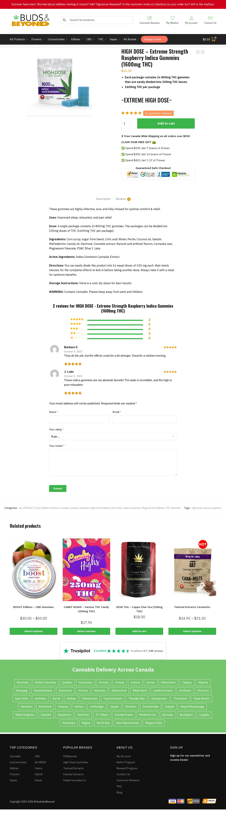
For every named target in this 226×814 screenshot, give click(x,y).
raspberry (216, 508)
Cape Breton (202, 698)
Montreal (23, 682)
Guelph (169, 706)
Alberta (203, 682)
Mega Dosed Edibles (153, 508)
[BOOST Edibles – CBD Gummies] (33, 569)
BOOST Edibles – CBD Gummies (33, 607)
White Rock (140, 690)
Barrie (56, 698)
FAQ (119, 786)
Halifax (79, 706)
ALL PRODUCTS (27, 508)
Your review (56, 445)
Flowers (15, 774)
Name (53, 411)
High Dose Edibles (100, 508)
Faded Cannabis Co (74, 780)
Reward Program (127, 768)
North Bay (103, 723)
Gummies (84, 508)
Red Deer (83, 714)
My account (191, 22)
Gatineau (40, 698)
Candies (73, 508)
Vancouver (85, 682)
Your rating (56, 429)
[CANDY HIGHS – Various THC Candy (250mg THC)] (86, 569)
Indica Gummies (132, 508)
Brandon (130, 706)
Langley (204, 714)
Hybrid (38, 774)
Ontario (135, 682)
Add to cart (166, 123)
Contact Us (210, 22)
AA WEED (40, 762)
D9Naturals (70, 756)
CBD (37, 756)
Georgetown (159, 698)
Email (117, 411)
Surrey (150, 682)
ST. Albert (102, 714)
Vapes (13, 780)
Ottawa (119, 682)
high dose (197, 508)
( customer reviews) (158, 113)
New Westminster (127, 723)
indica (206, 508)
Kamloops (68, 723)
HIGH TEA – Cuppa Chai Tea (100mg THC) (139, 609)
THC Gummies (173, 508)
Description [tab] (103, 199)
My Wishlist (172, 22)
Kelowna (99, 690)
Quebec (67, 682)
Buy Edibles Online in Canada (52, 508)
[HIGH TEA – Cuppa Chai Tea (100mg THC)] (139, 569)
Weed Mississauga (192, 706)
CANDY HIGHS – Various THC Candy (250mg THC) (86, 609)
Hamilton (26, 706)
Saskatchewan (43, 690)
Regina (86, 723)
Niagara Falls (153, 723)
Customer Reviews (149, 22)
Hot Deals (116, 508)
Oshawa (63, 706)
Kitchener (185, 690)
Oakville (46, 714)
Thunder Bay (137, 698)
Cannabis (15, 756)
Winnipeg (21, 690)
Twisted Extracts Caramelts (192, 607)
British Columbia (45, 682)
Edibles (14, 768)
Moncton (203, 690)
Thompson (180, 698)
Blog (119, 792)
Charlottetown (113, 698)
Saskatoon (64, 714)
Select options (33, 631)
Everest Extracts (73, 774)
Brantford (45, 706)
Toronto (104, 682)
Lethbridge (97, 706)
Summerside (151, 706)
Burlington (186, 714)
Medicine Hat (147, 714)
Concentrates (18, 762)
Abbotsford (119, 690)
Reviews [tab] (121, 199)
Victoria (83, 690)
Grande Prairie (124, 714)
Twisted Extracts (73, 768)
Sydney (71, 698)
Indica (38, 768)
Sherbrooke (89, 698)
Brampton (65, 690)
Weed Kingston (24, 714)
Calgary (187, 682)
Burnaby (167, 714)
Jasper (114, 706)
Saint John (21, 698)
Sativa (38, 780)
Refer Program (126, 762)
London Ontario (163, 690)
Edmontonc (168, 682)
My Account (124, 756)
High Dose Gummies (75, 762)
